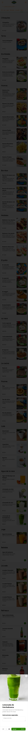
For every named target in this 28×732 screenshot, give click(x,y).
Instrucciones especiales (10, 715)
